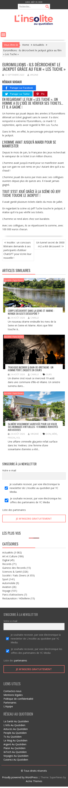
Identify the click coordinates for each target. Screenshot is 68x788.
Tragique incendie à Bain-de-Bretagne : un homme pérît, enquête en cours (30, 368)
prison (11, 437)
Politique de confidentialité (18, 698)
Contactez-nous (12, 691)
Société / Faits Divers (14, 280)
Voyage (6, 590)
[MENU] (3, 34)
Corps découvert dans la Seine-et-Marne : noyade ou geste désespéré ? (31, 312)
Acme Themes (34, 781)
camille (35, 317)
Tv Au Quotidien (12, 736)
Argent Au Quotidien (14, 744)
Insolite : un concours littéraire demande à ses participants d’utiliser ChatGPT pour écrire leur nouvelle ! (17, 250)
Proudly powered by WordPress (20, 777)
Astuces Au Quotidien (15, 729)
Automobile (8, 583)
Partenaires (9, 702)
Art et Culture (9, 556)
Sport (5, 579)
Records (7, 564)
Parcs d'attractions (12, 594)
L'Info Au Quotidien (14, 725)
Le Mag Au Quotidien (15, 740)
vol (18, 437)
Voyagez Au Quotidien (15, 755)
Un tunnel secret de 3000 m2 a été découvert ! (50, 244)
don (48, 433)
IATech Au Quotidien (15, 752)
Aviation (6, 587)
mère (54, 433)
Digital (5, 560)
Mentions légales (13, 695)
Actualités (7, 552)
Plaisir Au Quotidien (14, 748)
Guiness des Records (14, 567)
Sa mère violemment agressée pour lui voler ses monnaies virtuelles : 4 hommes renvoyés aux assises (33, 427)
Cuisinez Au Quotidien (15, 759)
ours (49, 374)
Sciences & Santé (12, 571)
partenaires (19, 510)
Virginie (34, 74)
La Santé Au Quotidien (16, 721)
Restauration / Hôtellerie (16, 598)
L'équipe (8, 706)
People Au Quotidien (15, 732)
